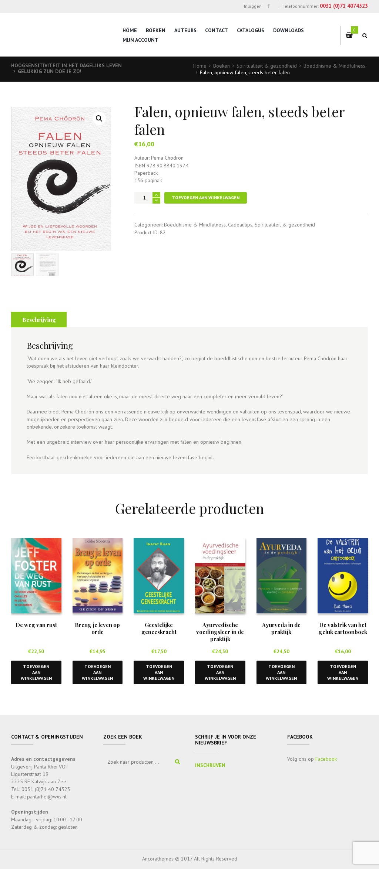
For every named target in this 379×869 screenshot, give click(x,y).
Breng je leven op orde (97, 628)
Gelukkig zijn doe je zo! (49, 71)
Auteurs (185, 30)
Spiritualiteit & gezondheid (267, 65)
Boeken (155, 30)
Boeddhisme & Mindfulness (334, 65)
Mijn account (140, 40)
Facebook (326, 759)
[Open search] (365, 35)
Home (130, 30)
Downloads (288, 30)
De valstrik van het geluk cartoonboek (343, 628)
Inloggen (252, 6)
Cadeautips (240, 224)
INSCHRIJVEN (210, 765)
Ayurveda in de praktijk (281, 628)
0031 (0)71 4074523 (344, 5)
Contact (216, 30)
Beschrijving (39, 319)
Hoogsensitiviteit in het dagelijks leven (66, 65)
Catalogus (250, 30)
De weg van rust (36, 624)
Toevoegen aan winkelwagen (205, 197)
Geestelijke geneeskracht (159, 628)
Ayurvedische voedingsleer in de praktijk (220, 632)
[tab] (39, 319)
